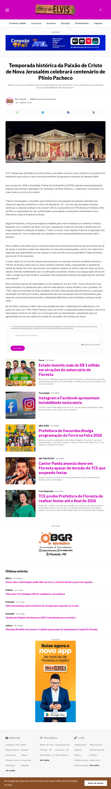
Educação (65, 23)
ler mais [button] (8, 785)
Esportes (98, 23)
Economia (51, 23)
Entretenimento (82, 23)
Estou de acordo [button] (95, 783)
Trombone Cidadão (17, 23)
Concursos (36, 23)
